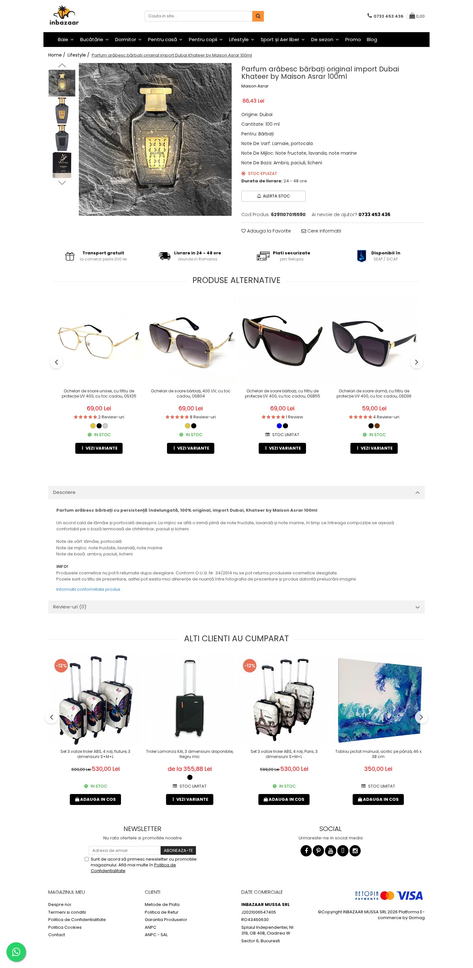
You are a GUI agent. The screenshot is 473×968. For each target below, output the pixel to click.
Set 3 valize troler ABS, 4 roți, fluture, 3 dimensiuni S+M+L (95, 754)
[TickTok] (342, 850)
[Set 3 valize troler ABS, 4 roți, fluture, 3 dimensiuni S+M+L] (95, 700)
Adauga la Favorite (268, 231)
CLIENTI (152, 892)
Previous (62, 66)
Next (62, 182)
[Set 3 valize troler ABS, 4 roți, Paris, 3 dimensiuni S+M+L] (284, 700)
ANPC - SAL (156, 935)
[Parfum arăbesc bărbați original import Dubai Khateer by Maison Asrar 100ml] (155, 139)
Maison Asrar (255, 86)
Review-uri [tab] (70, 606)
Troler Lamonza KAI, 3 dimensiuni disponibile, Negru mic (189, 754)
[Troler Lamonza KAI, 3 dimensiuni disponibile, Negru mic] (190, 700)
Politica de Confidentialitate (77, 920)
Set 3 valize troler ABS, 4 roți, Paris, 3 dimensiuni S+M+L (284, 754)
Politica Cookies (65, 927)
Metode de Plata (162, 905)
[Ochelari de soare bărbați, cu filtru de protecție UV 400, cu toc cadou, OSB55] (282, 340)
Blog (372, 39)
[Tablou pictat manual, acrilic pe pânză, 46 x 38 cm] (378, 700)
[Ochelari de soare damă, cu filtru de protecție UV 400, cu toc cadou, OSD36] (374, 340)
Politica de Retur (162, 912)
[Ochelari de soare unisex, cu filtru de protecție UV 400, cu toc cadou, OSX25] (99, 340)
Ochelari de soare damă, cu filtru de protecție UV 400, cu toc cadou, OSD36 (374, 393)
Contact (56, 935)
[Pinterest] (318, 850)
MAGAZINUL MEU (66, 892)
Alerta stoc (276, 196)
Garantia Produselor (166, 920)
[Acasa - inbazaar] (80, 16)
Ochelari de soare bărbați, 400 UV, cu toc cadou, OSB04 (190, 393)
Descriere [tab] (64, 492)
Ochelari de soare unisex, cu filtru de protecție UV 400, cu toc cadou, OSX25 (99, 393)
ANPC (150, 927)
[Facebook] (306, 850)
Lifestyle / (79, 55)
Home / (57, 55)
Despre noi (59, 905)
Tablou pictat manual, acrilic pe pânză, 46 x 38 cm (378, 754)
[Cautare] (258, 16)
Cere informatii (323, 231)
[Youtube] (330, 850)
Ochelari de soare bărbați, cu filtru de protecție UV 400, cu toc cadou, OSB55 (282, 393)
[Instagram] (355, 850)
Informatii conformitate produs (88, 589)
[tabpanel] (155, 139)
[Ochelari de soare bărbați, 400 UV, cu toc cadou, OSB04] (190, 340)
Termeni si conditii (67, 912)
